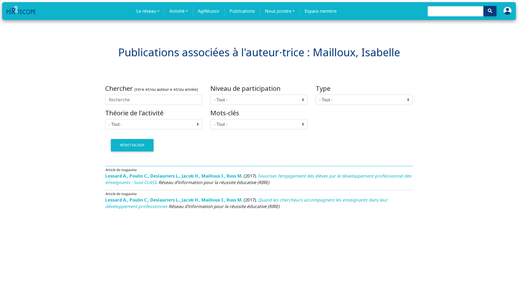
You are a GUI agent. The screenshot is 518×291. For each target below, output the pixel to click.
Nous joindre (278, 11)
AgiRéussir (209, 11)
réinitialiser (132, 145)
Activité (177, 11)
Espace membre (321, 11)
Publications (242, 11)
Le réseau (146, 11)
